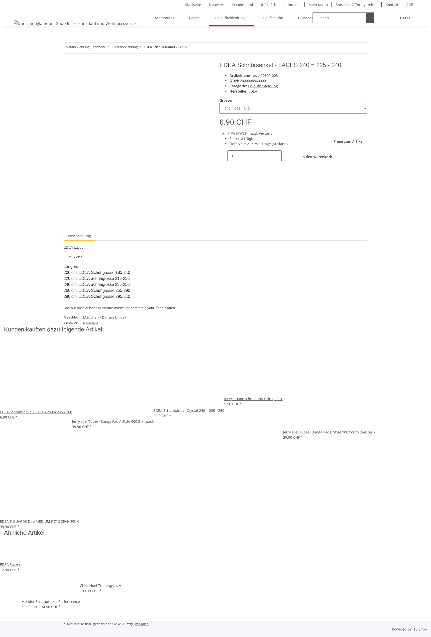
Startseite (193, 4)
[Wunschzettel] (390, 17)
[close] (68, 67)
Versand (266, 133)
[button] (382, 17)
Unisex (120, 317)
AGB (409, 4)
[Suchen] (370, 17)
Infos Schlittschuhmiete (281, 4)
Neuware (216, 4)
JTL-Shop (420, 629)
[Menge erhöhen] (286, 155)
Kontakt (392, 4)
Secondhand (242, 4)
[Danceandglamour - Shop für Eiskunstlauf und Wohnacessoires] (75, 23)
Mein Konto (318, 4)
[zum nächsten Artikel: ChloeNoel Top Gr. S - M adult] (191, 48)
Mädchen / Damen (99, 317)
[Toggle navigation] (20, 13)
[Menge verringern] (223, 155)
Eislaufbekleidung (263, 86)
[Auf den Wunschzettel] (77, 77)
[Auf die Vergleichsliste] (68, 77)
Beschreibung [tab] (79, 235)
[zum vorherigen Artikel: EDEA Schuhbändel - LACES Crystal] (200, 48)
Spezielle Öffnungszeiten (357, 4)
